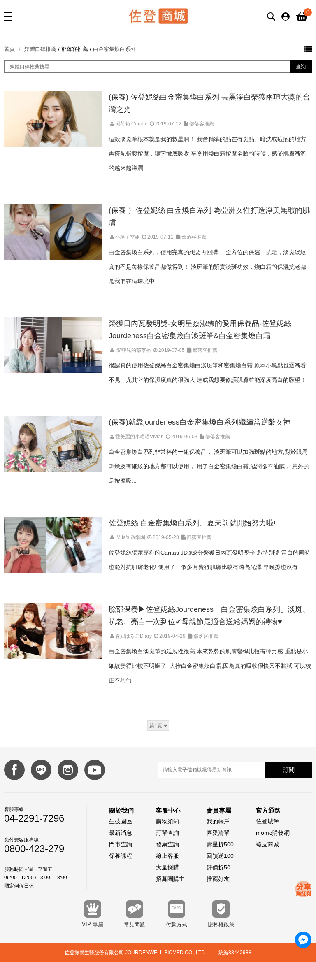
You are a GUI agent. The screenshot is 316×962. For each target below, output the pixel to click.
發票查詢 (167, 844)
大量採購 (167, 867)
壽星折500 (220, 844)
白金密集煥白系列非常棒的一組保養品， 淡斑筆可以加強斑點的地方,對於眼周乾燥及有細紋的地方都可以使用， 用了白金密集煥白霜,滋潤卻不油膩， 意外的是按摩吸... (209, 466)
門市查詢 (120, 844)
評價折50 (218, 867)
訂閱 (289, 770)
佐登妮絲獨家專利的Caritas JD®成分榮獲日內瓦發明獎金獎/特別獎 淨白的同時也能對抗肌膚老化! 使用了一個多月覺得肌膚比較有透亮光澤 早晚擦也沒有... (209, 559)
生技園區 (120, 821)
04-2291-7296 (34, 818)
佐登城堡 (267, 821)
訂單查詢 (167, 833)
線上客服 (167, 856)
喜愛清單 (218, 833)
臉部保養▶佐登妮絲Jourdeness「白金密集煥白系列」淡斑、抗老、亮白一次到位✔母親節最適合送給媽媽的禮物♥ (209, 615)
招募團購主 (170, 879)
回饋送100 (220, 856)
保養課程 (120, 856)
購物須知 (167, 821)
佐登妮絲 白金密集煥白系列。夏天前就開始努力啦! (192, 523)
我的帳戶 (218, 821)
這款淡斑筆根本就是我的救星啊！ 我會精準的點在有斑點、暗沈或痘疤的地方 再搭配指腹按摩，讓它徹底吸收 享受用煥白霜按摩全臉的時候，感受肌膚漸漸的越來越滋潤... (207, 153)
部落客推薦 (74, 49)
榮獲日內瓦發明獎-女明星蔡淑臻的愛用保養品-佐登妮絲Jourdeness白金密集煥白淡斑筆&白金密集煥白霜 (200, 329)
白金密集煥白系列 (114, 49)
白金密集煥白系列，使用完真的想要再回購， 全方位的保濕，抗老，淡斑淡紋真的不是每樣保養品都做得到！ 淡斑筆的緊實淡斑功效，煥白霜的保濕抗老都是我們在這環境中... (207, 266)
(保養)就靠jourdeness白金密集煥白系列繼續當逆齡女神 (199, 422)
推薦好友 (218, 879)
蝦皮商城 (267, 844)
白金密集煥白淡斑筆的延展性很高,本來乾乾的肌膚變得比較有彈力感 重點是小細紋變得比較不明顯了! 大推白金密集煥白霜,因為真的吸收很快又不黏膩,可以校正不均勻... (210, 665)
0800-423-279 (34, 849)
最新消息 (120, 833)
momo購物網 (273, 833)
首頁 (9, 49)
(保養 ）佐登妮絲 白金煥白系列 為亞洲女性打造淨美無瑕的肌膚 (209, 216)
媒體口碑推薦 (40, 49)
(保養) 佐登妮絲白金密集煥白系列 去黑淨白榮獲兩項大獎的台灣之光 (209, 103)
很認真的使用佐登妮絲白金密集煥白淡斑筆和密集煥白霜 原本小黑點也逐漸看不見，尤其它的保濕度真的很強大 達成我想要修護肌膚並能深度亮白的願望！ (207, 372)
